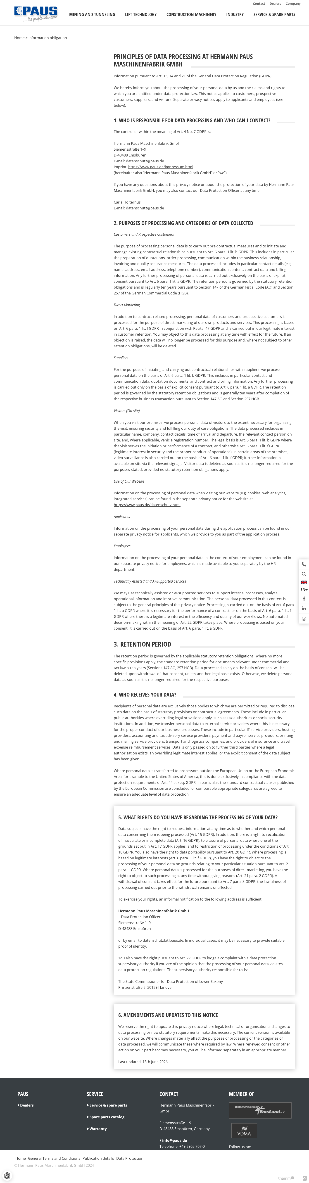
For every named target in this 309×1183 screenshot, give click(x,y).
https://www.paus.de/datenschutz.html (147, 504)
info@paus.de (174, 1140)
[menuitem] (92, 14)
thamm (285, 1178)
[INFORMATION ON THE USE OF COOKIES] (7, 1176)
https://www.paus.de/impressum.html (160, 166)
